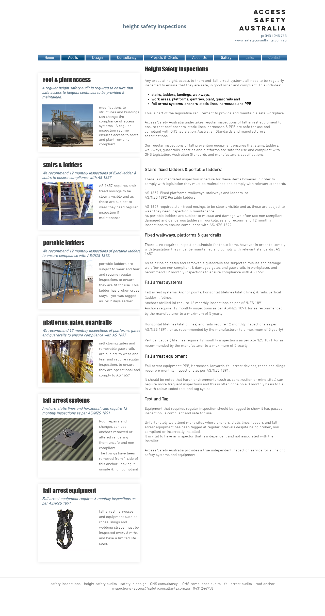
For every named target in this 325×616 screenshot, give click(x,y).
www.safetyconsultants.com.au (261, 40)
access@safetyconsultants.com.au (162, 588)
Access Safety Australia (263, 20)
